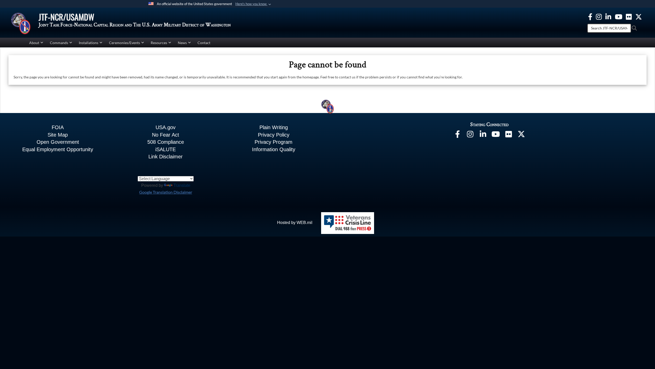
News (182, 42)
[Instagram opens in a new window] (599, 16)
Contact (204, 42)
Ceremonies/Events (124, 42)
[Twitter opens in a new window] (638, 16)
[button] (253, 4)
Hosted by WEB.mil (294, 222)
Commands (59, 42)
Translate (181, 185)
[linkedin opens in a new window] (608, 16)
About (34, 42)
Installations (88, 42)
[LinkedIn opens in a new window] (483, 135)
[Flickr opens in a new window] (629, 16)
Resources (159, 42)
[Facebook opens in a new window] (590, 16)
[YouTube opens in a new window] (618, 16)
